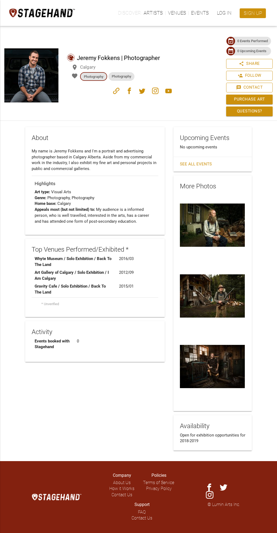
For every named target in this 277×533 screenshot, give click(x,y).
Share (249, 63)
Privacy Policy (159, 488)
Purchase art (249, 99)
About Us (122, 482)
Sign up (253, 13)
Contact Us (121, 494)
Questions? (249, 111)
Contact (249, 87)
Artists (153, 13)
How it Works (121, 488)
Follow (249, 75)
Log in (224, 13)
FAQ (142, 512)
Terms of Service (158, 482)
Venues (177, 13)
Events (200, 13)
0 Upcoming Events (251, 51)
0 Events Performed (252, 41)
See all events (196, 164)
